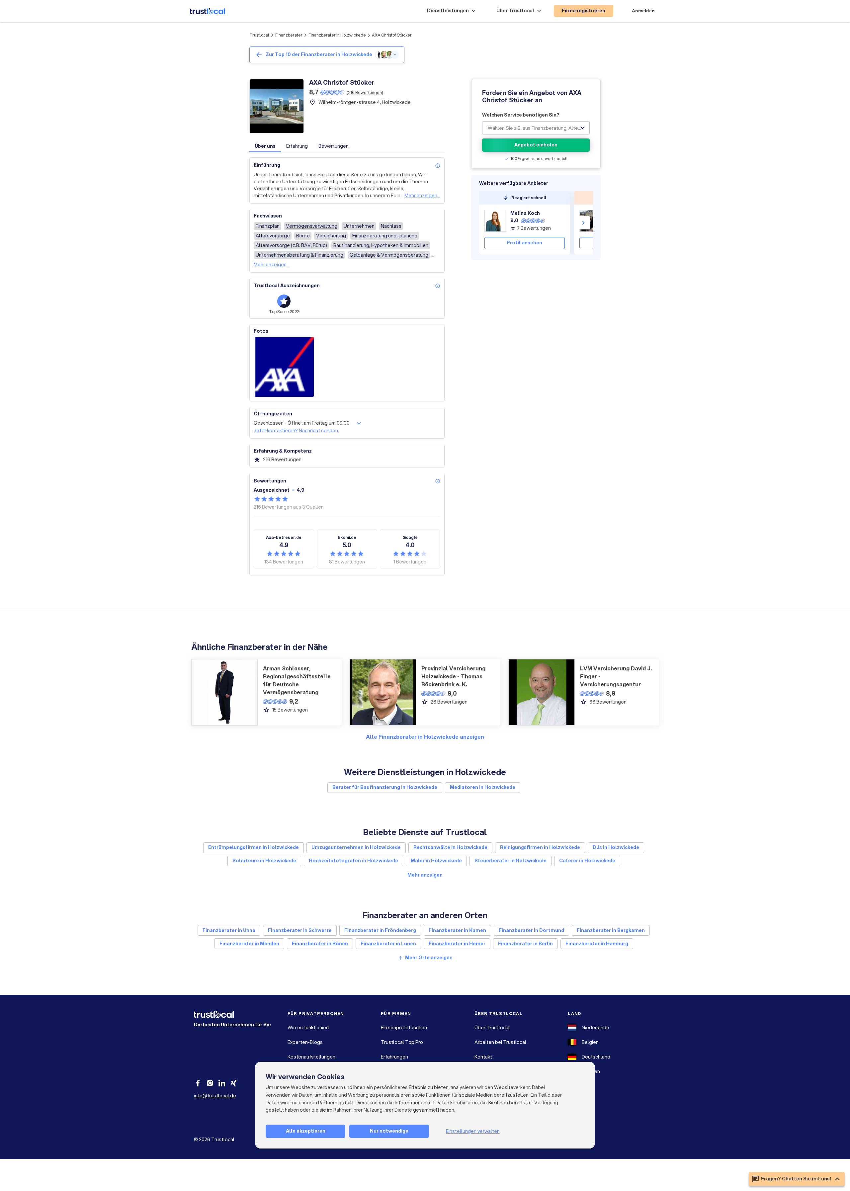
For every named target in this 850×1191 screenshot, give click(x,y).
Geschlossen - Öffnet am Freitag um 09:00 (302, 423)
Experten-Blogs (305, 1042)
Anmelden (643, 10)
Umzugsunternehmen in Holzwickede (356, 847)
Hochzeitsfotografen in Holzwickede (353, 860)
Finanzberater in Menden (249, 943)
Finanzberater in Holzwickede (337, 35)
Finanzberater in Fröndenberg (380, 930)
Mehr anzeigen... (422, 195)
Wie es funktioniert (309, 1027)
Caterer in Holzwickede (587, 860)
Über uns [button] (265, 146)
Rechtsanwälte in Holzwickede (450, 847)
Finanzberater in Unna (229, 930)
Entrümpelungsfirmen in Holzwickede (253, 847)
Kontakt (483, 1057)
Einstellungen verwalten (473, 1131)
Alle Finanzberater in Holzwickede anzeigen (425, 736)
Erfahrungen (394, 1057)
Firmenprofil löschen (404, 1027)
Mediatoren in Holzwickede (482, 787)
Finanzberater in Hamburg (596, 943)
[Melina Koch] (495, 221)
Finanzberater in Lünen (388, 943)
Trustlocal (259, 35)
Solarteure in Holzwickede (264, 860)
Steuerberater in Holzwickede (510, 860)
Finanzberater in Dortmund (531, 930)
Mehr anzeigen (425, 875)
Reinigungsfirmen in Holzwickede (540, 847)
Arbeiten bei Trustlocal (500, 1042)
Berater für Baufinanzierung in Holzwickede (384, 787)
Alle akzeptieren (305, 1131)
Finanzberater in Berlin (525, 943)
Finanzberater (288, 35)
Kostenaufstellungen (311, 1057)
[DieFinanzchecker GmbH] (590, 221)
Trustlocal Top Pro (402, 1042)
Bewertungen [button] (333, 146)
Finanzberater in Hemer (457, 943)
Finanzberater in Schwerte (300, 930)
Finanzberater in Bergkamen (611, 930)
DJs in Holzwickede (616, 847)
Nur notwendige (389, 1131)
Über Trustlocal (492, 1027)
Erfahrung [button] (297, 146)
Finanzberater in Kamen (457, 930)
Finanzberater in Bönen (320, 943)
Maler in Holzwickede (436, 860)
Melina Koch (525, 213)
